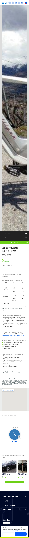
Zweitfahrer (6, 365)
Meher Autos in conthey (14, 482)
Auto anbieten (16, 4)
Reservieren (14, 242)
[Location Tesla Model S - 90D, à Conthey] (10, 466)
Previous (3, 466)
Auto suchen (13, 4)
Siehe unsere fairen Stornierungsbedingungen (13, 335)
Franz (22, 4)
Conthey (6, 261)
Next (25, 466)
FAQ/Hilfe (19, 4)
